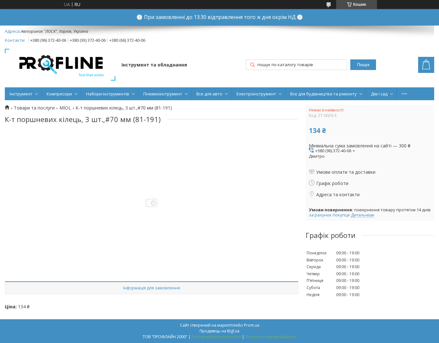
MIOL (65, 108)
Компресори (59, 94)
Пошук (363, 64)
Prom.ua (251, 325)
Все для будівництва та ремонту (323, 94)
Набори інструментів (107, 94)
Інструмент (21, 94)
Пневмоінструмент (162, 94)
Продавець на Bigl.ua (219, 331)
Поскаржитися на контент (216, 336)
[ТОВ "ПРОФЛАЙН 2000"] (60, 65)
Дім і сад (379, 94)
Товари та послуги (34, 108)
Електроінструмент (256, 94)
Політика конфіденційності (270, 336)
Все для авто (209, 94)
